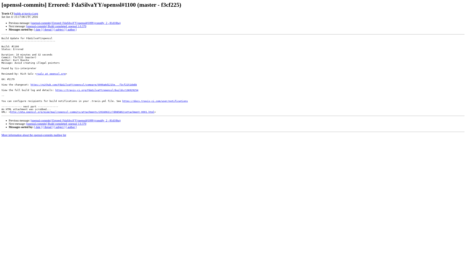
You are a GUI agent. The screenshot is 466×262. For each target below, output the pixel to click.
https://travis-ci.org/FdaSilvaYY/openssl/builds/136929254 (96, 90)
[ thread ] (48, 29)
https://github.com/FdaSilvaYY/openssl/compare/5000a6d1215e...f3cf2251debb (84, 84)
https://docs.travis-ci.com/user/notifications (155, 101)
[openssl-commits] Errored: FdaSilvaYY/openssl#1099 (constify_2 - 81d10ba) (76, 23)
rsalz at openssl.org (51, 73)
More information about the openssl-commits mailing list (33, 135)
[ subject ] (59, 29)
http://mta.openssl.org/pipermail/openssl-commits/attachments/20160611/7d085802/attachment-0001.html (82, 112)
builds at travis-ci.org (26, 13)
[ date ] (38, 29)
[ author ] (71, 29)
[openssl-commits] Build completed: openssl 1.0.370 (56, 26)
